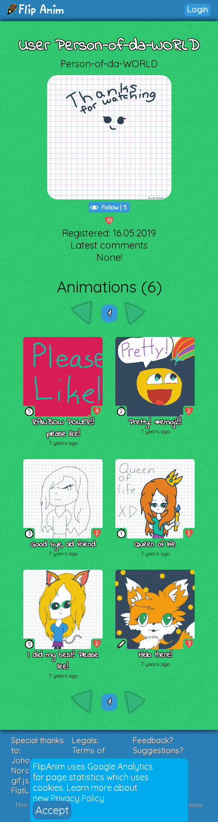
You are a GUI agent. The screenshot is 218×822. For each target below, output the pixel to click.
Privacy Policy (77, 798)
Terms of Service (88, 755)
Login (197, 9)
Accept (52, 810)
